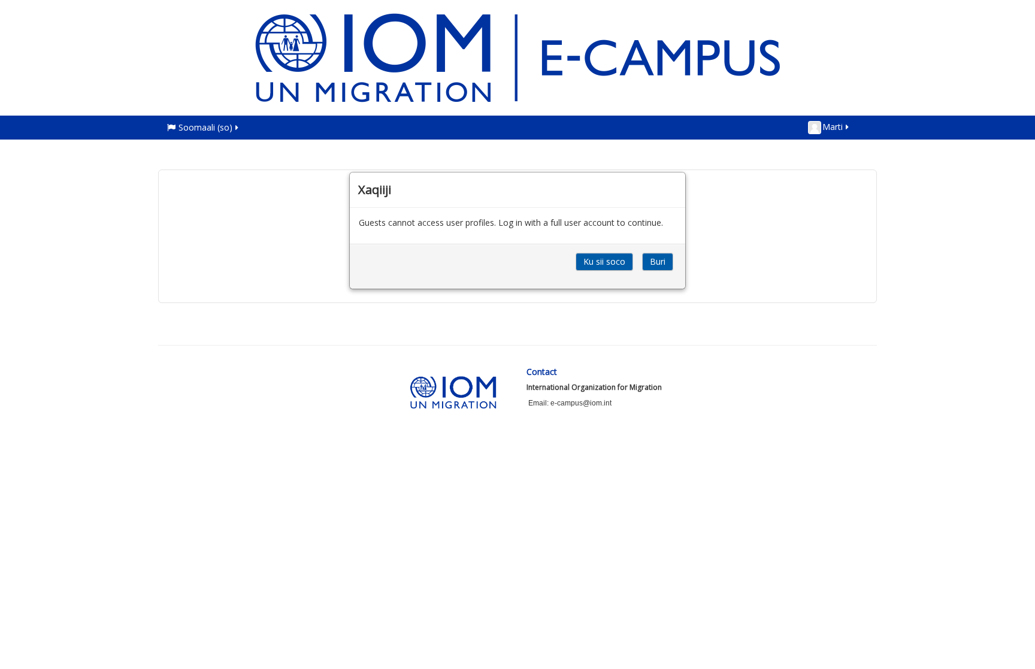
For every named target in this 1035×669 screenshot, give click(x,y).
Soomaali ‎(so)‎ (205, 127)
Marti (832, 126)
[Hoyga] (517, 56)
